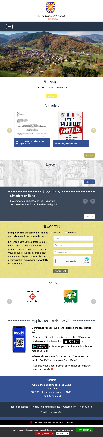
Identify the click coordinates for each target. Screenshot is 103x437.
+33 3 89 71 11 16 (51, 395)
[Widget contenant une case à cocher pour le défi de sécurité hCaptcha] (72, 261)
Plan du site (85, 406)
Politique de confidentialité (45, 406)
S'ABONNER (60, 271)
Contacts (51, 380)
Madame (71, 232)
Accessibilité (70, 406)
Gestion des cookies (51, 412)
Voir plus (51, 96)
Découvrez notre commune (51, 87)
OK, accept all (85, 430)
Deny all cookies (45, 433)
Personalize (62, 433)
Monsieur (57, 232)
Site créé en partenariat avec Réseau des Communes (53, 422)
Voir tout (89, 155)
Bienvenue (51, 82)
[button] (7, 66)
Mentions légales (19, 406)
